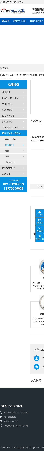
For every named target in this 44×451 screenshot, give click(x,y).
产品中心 (18, 75)
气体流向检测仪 (10, 162)
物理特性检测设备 (10, 127)
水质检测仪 (7, 109)
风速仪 (7, 156)
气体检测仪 (7, 103)
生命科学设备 (8, 115)
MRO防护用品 (8, 167)
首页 (11, 75)
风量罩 (7, 150)
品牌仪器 (6, 173)
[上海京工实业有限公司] (14, 10)
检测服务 (6, 92)
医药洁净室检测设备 (30, 75)
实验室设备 (7, 121)
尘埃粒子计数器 (10, 139)
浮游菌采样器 (9, 145)
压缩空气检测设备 (10, 97)
